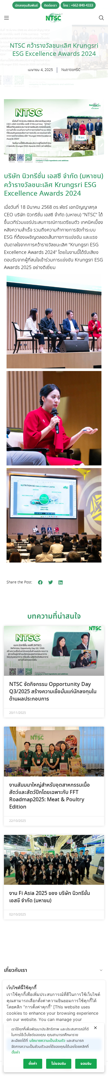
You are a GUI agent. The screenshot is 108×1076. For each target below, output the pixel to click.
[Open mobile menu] (6, 18)
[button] (40, 582)
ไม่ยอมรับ (58, 1064)
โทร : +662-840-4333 (78, 5)
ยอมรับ (85, 1064)
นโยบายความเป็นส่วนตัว (47, 1040)
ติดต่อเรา (50, 5)
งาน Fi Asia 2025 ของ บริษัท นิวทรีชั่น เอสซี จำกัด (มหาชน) (49, 897)
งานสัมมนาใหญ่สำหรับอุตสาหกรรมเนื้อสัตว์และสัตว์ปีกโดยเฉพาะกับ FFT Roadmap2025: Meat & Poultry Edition (49, 796)
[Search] (101, 18)
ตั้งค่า (16, 1052)
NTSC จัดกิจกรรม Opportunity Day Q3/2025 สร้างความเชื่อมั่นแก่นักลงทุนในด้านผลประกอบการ (52, 692)
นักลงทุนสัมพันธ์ (26, 5)
